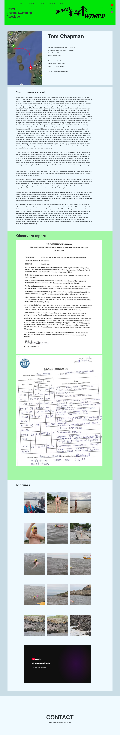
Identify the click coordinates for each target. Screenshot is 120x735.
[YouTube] (112, 5)
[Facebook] (112, 9)
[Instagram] (112, 12)
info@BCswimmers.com (62, 722)
